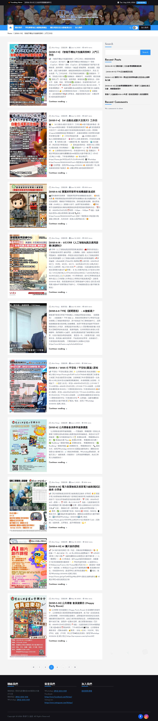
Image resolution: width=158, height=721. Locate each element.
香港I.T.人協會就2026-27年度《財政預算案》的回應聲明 (126, 94)
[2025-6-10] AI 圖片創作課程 (64, 546)
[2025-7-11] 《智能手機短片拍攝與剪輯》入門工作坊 (34, 33)
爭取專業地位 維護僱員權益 (36, 28)
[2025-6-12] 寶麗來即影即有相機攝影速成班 (72, 192)
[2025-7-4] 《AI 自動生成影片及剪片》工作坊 (73, 120)
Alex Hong (55, 48)
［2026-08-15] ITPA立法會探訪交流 (119, 72)
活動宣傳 (64, 48)
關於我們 (18, 28)
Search (109, 44)
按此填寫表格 (87, 691)
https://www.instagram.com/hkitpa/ (59, 703)
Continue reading (57, 102)
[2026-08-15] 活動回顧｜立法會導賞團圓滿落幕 (123, 66)
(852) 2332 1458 (23, 700)
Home (10, 33)
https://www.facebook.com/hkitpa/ (58, 697)
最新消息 (64, 307)
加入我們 (78, 28)
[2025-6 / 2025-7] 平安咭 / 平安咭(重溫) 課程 (73, 368)
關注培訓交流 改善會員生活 (61, 28)
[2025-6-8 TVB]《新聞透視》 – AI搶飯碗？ (72, 311)
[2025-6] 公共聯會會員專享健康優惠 (68, 427)
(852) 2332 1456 (21, 697)
